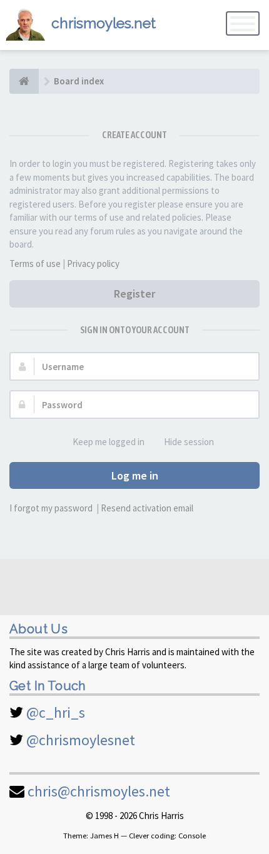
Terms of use (35, 263)
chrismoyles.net (103, 22)
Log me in (134, 475)
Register (134, 293)
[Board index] (24, 81)
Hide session (189, 442)
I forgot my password (51, 508)
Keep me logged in (109, 442)
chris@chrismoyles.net (99, 791)
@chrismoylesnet (80, 740)
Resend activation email (147, 508)
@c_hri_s (55, 712)
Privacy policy (93, 263)
